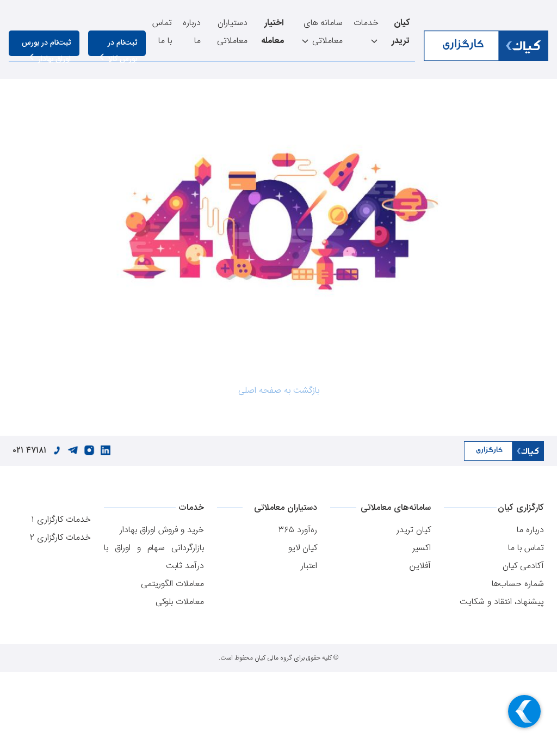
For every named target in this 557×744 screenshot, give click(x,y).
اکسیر (421, 548)
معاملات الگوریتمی (172, 584)
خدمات (366, 23)
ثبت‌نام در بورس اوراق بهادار (46, 46)
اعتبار (309, 566)
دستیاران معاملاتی (232, 32)
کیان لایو (302, 548)
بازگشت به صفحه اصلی (278, 390)
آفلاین (420, 566)
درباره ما (192, 32)
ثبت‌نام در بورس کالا (122, 46)
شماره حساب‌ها (518, 584)
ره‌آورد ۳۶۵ (297, 530)
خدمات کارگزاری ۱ (61, 520)
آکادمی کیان (523, 566)
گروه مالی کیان (273, 657)
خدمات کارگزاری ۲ (60, 537)
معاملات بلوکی (180, 602)
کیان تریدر (414, 530)
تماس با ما (162, 32)
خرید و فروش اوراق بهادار (162, 530)
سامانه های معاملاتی (323, 32)
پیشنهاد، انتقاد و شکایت (502, 602)
